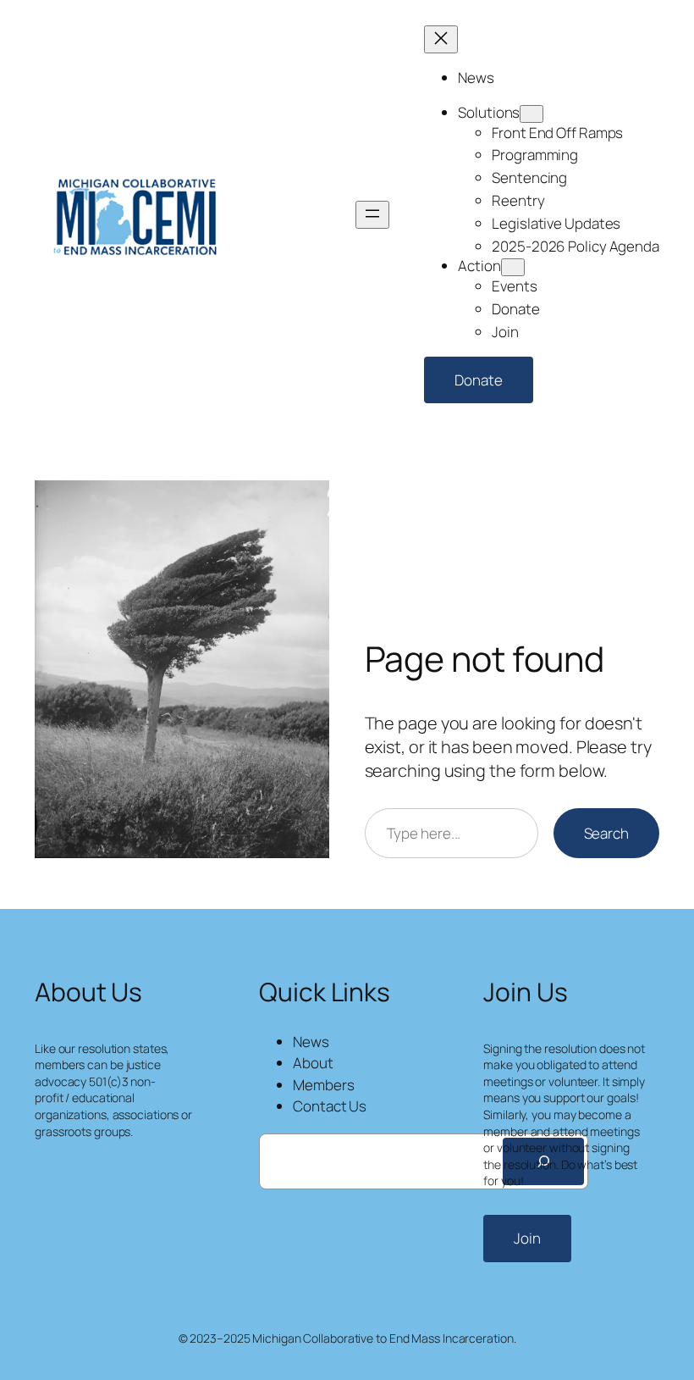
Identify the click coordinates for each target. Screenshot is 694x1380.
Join (527, 1238)
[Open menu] (372, 215)
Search (606, 833)
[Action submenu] (513, 267)
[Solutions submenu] (531, 114)
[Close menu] (441, 39)
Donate (478, 380)
